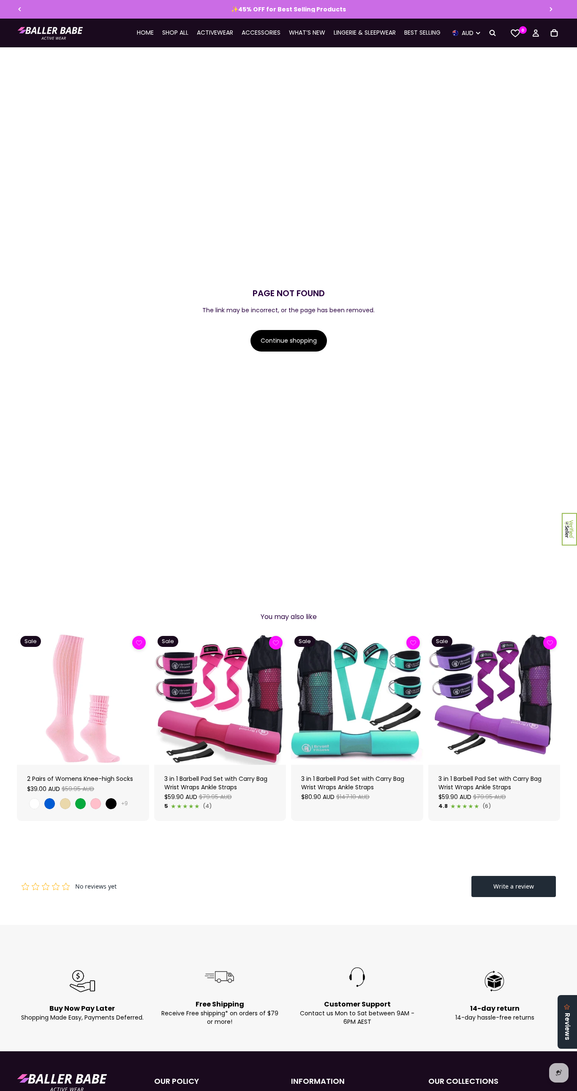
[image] (139, 642)
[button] (569, 529)
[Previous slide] (20, 9)
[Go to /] (50, 33)
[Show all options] (124, 803)
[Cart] (554, 33)
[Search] (492, 33)
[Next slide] (551, 9)
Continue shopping (289, 340)
